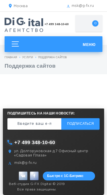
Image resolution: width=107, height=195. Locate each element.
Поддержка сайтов (52, 57)
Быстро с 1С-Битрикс (65, 176)
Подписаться (80, 124)
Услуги (27, 57)
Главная (11, 57)
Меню (89, 45)
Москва (21, 6)
